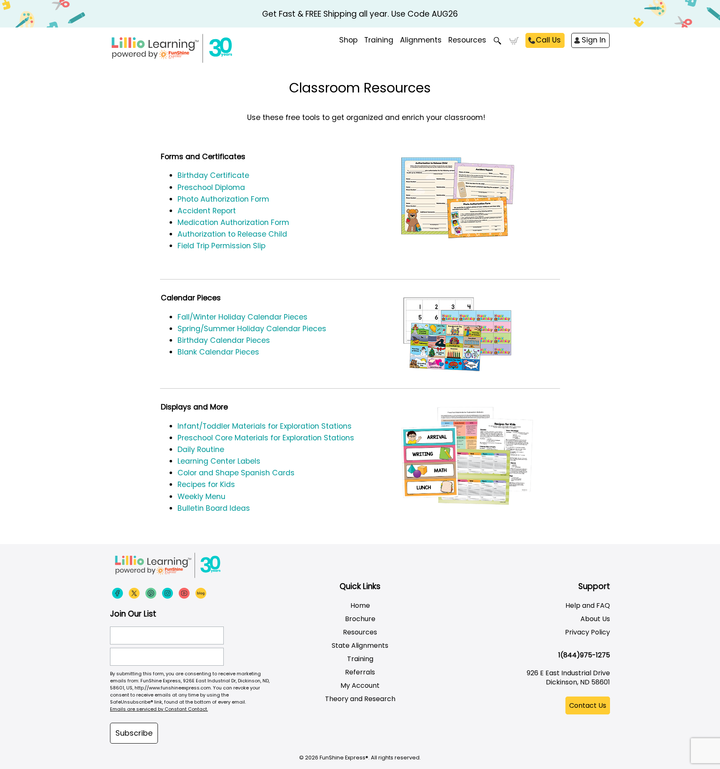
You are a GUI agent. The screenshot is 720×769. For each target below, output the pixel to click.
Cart (514, 40)
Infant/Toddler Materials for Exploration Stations (265, 426)
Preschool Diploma (211, 187)
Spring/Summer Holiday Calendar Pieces (252, 329)
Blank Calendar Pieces (218, 352)
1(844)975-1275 (584, 655)
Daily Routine (201, 449)
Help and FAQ (587, 605)
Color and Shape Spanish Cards (236, 473)
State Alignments (360, 645)
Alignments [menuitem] (421, 40)
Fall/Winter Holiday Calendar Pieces (243, 317)
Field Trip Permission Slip (221, 246)
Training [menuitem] (378, 40)
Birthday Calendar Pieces (224, 340)
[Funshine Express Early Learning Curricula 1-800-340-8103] (189, 48)
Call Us (548, 40)
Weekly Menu (201, 497)
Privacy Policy (587, 632)
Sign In (594, 40)
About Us (595, 619)
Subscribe (133, 733)
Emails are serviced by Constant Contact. (159, 709)
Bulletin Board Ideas (215, 508)
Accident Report (207, 211)
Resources (467, 40)
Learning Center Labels (219, 461)
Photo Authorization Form (223, 199)
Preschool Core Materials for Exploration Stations (266, 438)
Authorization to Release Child (232, 234)
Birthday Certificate (213, 175)
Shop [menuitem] (348, 40)
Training (360, 659)
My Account (360, 685)
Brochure (360, 619)
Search (497, 40)
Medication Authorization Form (233, 222)
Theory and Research (360, 699)
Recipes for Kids (206, 484)
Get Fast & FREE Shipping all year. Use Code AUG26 (360, 14)
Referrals (360, 672)
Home (360, 605)
